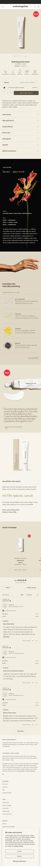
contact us (4, 787)
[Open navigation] (3, 6)
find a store (5, 784)
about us (4, 823)
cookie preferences (7, 814)
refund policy (5, 808)
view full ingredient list (33, 357)
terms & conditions (6, 805)
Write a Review (33, 588)
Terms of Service (31, 771)
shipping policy (5, 811)
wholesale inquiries (6, 792)
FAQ (3, 789)
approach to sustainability (8, 826)
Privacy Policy (21, 771)
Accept (19, 851)
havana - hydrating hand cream (16, 606)
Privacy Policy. (18, 846)
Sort (22, 595)
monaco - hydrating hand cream (16, 695)
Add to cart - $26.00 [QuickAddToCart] (20, 570)
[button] (21, 66)
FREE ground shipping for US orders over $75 (20, 2)
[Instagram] (2, 774)
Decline (19, 856)
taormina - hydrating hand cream (16, 653)
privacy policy (5, 802)
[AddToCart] (26, 93)
